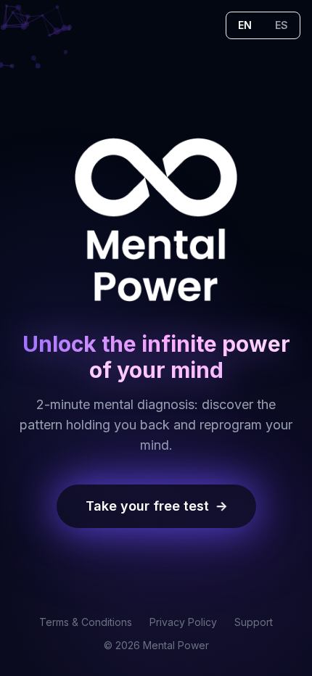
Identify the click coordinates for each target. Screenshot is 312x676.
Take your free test (157, 506)
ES (281, 25)
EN (245, 25)
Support (253, 622)
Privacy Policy (183, 622)
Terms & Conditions (85, 622)
